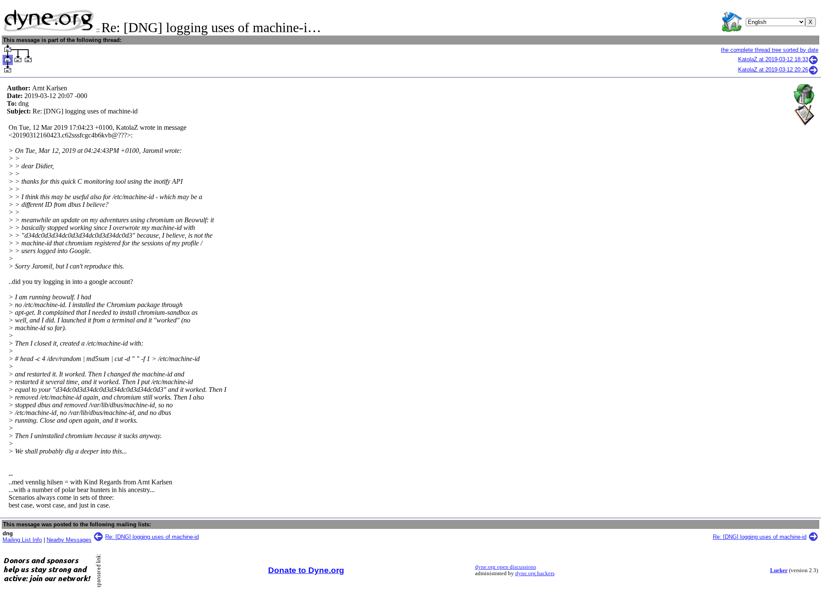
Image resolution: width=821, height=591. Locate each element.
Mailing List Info (22, 540)
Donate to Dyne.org (306, 570)
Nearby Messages (69, 540)
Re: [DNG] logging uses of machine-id (152, 537)
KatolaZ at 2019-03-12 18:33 (773, 59)
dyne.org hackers (535, 573)
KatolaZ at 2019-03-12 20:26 (773, 69)
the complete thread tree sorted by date (769, 50)
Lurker (779, 570)
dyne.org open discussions (505, 567)
